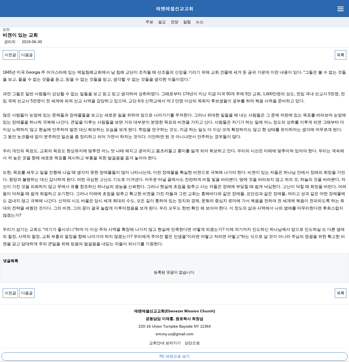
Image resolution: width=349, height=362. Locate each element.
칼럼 (187, 22)
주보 (149, 22)
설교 (162, 22)
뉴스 (199, 22)
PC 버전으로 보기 (175, 356)
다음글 (27, 55)
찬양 (174, 22)
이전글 (10, 55)
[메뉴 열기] (341, 9)
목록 (340, 55)
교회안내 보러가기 (165, 343)
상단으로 (192, 343)
